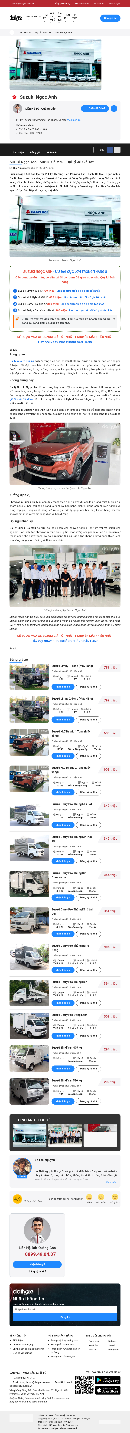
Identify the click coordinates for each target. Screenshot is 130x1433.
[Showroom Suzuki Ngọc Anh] (65, 226)
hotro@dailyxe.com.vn (23, 3)
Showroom (33, 16)
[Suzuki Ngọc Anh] (29, 1135)
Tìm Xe (45, 17)
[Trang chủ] (12, 32)
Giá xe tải (60, 16)
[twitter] (40, 1165)
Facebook (94, 1341)
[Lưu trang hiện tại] (88, 18)
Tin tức (74, 17)
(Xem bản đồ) (74, 119)
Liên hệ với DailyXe (22, 1353)
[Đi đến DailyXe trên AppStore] (107, 1390)
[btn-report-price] (114, 108)
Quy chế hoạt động (23, 1344)
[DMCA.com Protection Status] (109, 1422)
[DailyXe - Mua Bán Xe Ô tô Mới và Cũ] (16, 18)
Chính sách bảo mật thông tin (28, 1348)
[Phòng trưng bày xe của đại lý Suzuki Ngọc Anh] (65, 454)
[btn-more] (117, 150)
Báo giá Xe (110, 18)
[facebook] (36, 1165)
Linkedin (112, 1345)
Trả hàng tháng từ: (67, 671)
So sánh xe (99, 3)
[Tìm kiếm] (82, 18)
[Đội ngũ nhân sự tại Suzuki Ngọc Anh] (65, 576)
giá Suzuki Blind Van (22, 399)
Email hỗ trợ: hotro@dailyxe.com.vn (31, 1382)
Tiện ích (67, 17)
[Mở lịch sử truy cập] (95, 18)
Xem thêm (111, 1182)
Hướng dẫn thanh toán (62, 1344)
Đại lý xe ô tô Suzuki (22, 361)
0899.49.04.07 (97, 108)
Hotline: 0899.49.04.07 (24, 1378)
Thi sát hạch (114, 3)
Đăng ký (65, 1317)
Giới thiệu (18, 1340)
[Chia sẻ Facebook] (110, 150)
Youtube (93, 1345)
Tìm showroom (82, 3)
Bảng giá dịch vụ (62, 3)
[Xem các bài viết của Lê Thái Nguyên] (22, 1167)
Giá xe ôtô (52, 16)
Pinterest (112, 1341)
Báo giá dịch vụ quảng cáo (64, 1340)
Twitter (93, 1349)
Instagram (113, 1349)
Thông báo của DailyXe (63, 1356)
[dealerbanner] (55, 64)
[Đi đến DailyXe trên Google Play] (107, 1380)
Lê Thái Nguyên (18, 168)
